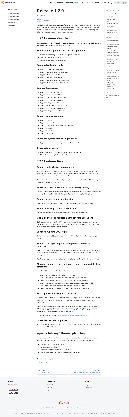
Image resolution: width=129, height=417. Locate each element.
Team (81, 3)
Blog (76, 3)
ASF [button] (87, 3)
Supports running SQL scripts (113, 66)
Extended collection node (112, 20)
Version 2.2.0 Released (13, 19)
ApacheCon (12, 385)
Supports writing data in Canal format (113, 56)
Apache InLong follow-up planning (112, 96)
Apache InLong (46, 359)
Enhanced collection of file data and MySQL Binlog (113, 46)
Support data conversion (110, 27)
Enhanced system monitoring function (112, 31)
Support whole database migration (112, 51)
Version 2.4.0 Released (13, 13)
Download (59, 3)
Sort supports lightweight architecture (111, 86)
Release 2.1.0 (11, 22)
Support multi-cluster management (113, 41)
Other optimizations (112, 35)
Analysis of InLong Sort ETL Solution (74, 315)
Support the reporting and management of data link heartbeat (113, 72)
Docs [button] (50, 3)
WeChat (49, 387)
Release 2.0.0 (11, 25)
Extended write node (112, 23)
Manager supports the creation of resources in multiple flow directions (113, 79)
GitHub (105, 3)
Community (69, 3)
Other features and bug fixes (112, 91)
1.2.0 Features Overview (112, 10)
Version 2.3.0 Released (13, 16)
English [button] (96, 3)
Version (55, 359)
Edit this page (43, 362)
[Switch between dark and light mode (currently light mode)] (111, 2)
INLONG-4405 (68, 236)
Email (48, 390)
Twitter (49, 385)
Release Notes (68, 324)
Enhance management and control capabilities (113, 14)
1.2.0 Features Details (112, 37)
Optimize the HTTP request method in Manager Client (112, 61)
